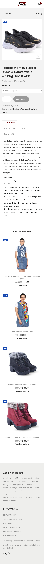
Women (5, 112)
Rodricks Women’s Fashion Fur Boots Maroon (22, 437)
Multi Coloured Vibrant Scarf (22, 332)
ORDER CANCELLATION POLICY (14, 527)
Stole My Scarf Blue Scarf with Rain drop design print (22, 277)
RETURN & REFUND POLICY (13, 531)
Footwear (24, 109)
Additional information (14, 128)
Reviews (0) (9, 134)
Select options (23, 391)
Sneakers (32, 109)
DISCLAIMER (7, 523)
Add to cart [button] (23, 285)
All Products (15, 109)
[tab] (22, 122)
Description (9, 122)
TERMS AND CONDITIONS (12, 519)
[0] (39, 4)
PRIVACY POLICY (9, 515)
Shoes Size (6, 86)
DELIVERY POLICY (9, 535)
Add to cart (21, 99)
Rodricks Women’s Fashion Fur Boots (22, 384)
